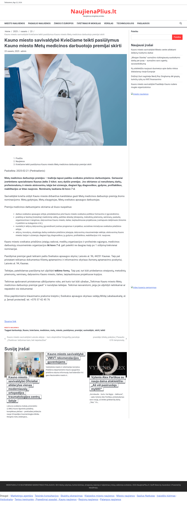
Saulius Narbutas (146, 495)
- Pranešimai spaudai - (46, 499)
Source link (10, 321)
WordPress (93, 488)
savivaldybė (88, 330)
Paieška (134, 31)
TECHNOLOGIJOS (125, 23)
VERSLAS (108, 23)
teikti (102, 330)
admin (23, 51)
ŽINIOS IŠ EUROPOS (63, 23)
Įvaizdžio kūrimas (166, 495)
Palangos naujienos (110, 499)
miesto (59, 330)
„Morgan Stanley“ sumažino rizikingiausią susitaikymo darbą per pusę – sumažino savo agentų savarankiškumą (155, 60)
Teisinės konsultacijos (47, 495)
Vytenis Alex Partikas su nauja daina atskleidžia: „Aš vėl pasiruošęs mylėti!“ (107, 383)
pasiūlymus (68, 330)
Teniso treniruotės (24, 499)
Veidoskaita (6, 499)
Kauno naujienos (68, 499)
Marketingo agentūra (22, 495)
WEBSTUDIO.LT (12, 485)
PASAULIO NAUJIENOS (39, 23)
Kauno (26, 330)
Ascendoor (166, 485)
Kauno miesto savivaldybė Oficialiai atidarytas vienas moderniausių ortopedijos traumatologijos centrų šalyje (24, 389)
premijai (78, 330)
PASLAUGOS (143, 23)
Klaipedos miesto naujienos (99, 495)
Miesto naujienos (125, 495)
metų (52, 330)
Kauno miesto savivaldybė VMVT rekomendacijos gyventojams (65, 357)
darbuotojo (17, 330)
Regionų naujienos (88, 499)
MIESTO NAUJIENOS (14, 23)
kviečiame (34, 330)
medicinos (44, 330)
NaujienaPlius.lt (94, 11)
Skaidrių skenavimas (72, 495)
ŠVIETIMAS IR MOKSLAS (89, 23)
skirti (97, 330)
